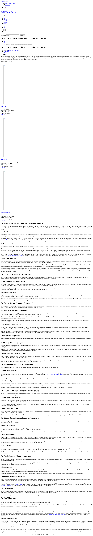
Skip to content (4, 1)
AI (4, 27)
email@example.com (10, 3)
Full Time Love (8, 12)
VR (4, 26)
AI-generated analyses (6, 239)
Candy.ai (3, 106)
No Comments (8, 52)
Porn (4, 24)
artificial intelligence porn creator (15, 255)
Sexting (5, 22)
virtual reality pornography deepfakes (54, 374)
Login (4, 7)
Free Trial (3, 114)
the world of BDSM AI (6, 485)
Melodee (7, 51)
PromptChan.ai (5, 212)
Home (4, 18)
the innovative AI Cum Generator (57, 514)
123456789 (7, 5)
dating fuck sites (18, 484)
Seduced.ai (4, 159)
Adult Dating (6, 20)
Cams (4, 23)
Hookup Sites (6, 19)
